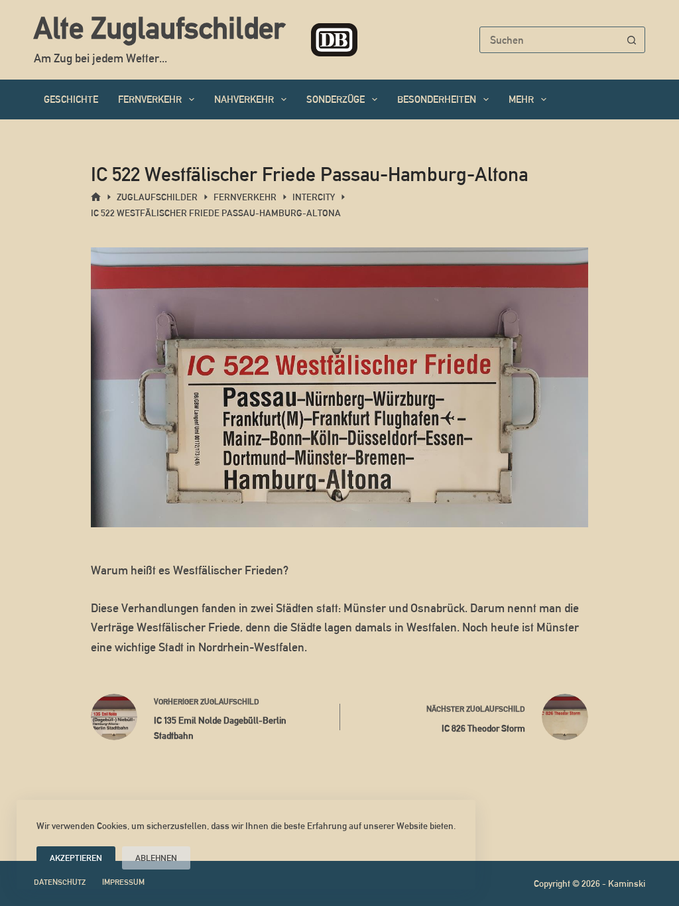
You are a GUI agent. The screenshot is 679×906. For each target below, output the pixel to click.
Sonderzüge (335, 99)
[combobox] (549, 40)
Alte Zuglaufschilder (159, 28)
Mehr (521, 99)
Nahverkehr (244, 99)
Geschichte (71, 99)
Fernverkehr (150, 99)
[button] (339, 570)
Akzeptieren (76, 858)
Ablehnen (156, 858)
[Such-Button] (632, 39)
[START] (96, 197)
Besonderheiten (436, 99)
